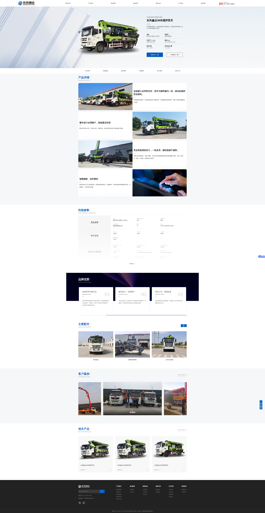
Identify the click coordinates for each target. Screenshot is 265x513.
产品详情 (87, 71)
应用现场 (132, 489)
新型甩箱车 (119, 489)
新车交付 (132, 491)
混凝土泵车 (119, 496)
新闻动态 (145, 486)
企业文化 (171, 491)
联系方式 (184, 489)
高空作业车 (119, 499)
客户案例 (159, 71)
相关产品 (177, 71)
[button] (182, 325)
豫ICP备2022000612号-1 (147, 511)
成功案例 (132, 486)
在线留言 (184, 491)
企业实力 (171, 496)
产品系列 (118, 486)
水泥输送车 (119, 494)
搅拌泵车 (118, 491)
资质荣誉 (171, 494)
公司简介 (171, 489)
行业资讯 (145, 491)
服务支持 (158, 486)
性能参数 (105, 71)
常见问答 (145, 494)
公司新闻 (145, 489)
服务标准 (158, 491)
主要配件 (141, 71)
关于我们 (171, 486)
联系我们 (184, 486)
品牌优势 (123, 71)
